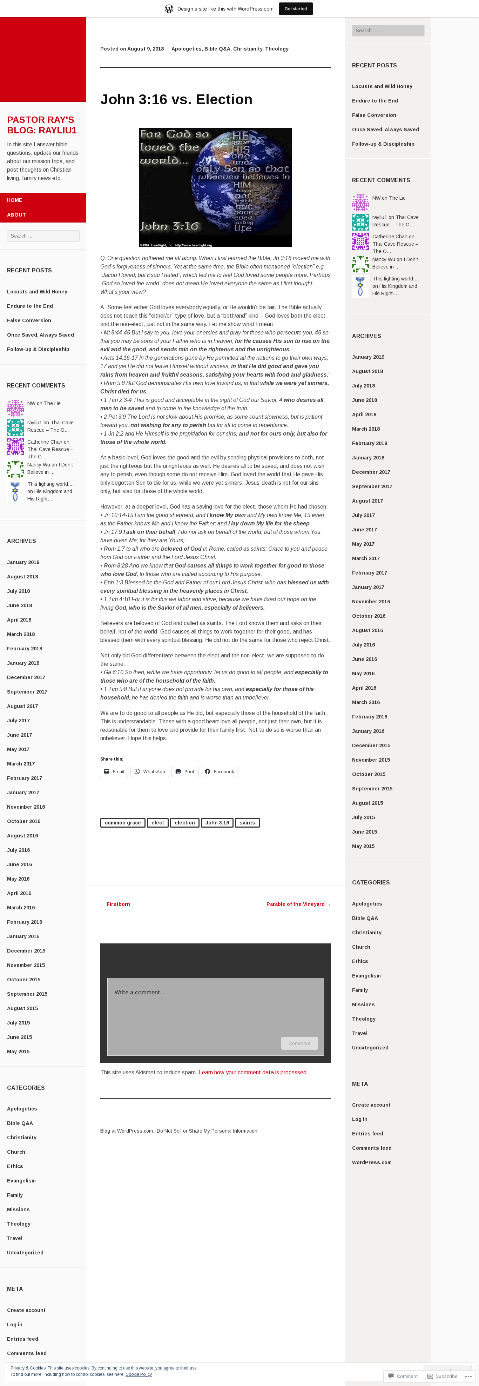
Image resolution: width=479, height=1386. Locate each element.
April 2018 (19, 620)
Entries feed (22, 1339)
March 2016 (21, 907)
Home (14, 200)
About (16, 215)
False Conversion (29, 320)
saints (247, 822)
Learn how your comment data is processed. (253, 1072)
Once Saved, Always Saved (40, 335)
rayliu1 (34, 422)
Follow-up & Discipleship (38, 349)
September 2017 (27, 692)
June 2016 (19, 864)
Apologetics (22, 1109)
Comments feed (27, 1353)
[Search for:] (43, 236)
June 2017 (19, 735)
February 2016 (24, 922)
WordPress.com (372, 1162)
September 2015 (27, 994)
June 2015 (19, 1037)
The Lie (52, 403)
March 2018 (21, 634)
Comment (300, 1043)
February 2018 (24, 648)
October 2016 (23, 821)
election (185, 822)
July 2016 (18, 850)
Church (16, 1152)
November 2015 (26, 965)
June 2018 (19, 605)
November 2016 (26, 807)
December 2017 (26, 677)
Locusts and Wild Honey (37, 291)
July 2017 (18, 720)
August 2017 (22, 706)
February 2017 (24, 778)
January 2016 (23, 936)
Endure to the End (30, 306)
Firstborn (115, 904)
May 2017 (18, 749)
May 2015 (18, 1051)
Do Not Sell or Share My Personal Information (207, 1131)
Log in (14, 1324)
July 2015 (18, 1023)
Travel (14, 1238)
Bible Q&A (20, 1123)
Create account (26, 1310)
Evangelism (21, 1180)
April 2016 (19, 893)
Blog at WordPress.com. (127, 1131)
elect (157, 822)
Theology (19, 1224)
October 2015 (23, 979)
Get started (296, 8)
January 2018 (23, 663)
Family (15, 1195)
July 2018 (18, 591)
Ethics (15, 1166)
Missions (18, 1209)
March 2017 (21, 764)
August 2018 (22, 576)
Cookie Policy (139, 1374)
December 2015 (26, 951)
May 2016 (18, 879)
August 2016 (22, 835)
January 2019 (23, 562)
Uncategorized (25, 1252)
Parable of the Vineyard (299, 904)
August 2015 (22, 1008)
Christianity (21, 1137)
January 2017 (23, 792)
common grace (123, 822)
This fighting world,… (50, 484)
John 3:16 (217, 822)
